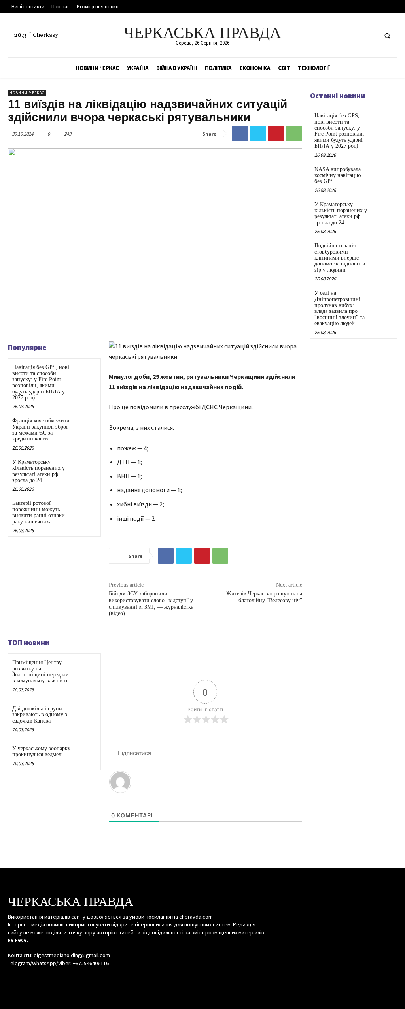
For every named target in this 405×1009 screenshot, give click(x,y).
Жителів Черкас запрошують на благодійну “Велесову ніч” (264, 597)
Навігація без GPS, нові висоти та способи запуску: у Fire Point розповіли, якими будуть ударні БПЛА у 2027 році (40, 382)
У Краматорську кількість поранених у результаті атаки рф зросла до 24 (38, 471)
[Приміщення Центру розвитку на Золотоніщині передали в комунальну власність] (85, 669)
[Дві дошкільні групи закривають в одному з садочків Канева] (85, 715)
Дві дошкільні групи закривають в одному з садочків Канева (39, 715)
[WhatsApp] (294, 133)
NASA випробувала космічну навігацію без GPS (337, 175)
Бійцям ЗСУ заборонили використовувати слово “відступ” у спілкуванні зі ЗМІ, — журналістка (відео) (151, 603)
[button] (387, 35)
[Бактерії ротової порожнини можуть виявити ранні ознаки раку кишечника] (85, 509)
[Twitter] (370, 35)
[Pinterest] (276, 133)
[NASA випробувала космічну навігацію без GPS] (383, 175)
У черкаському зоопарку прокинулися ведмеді (41, 751)
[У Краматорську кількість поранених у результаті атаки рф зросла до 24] (85, 468)
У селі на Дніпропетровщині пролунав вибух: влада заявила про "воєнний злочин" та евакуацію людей (339, 308)
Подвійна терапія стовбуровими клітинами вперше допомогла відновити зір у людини (339, 258)
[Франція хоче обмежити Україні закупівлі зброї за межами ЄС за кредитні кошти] (85, 427)
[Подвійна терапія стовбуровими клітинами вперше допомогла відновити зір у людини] (383, 251)
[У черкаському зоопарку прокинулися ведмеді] (85, 755)
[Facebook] (340, 35)
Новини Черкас (26, 92)
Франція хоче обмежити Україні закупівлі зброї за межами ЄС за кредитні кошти (41, 430)
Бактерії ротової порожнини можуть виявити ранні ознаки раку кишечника (38, 512)
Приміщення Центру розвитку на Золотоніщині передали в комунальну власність (40, 671)
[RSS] (355, 35)
